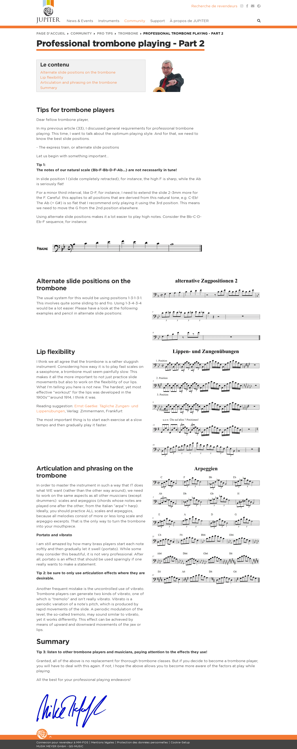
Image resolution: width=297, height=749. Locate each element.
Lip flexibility (51, 77)
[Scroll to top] (289, 730)
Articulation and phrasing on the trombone (78, 82)
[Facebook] (247, 6)
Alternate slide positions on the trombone (78, 72)
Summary (48, 87)
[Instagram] (242, 6)
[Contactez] (253, 6)
